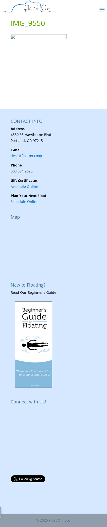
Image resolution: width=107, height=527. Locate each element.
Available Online (24, 186)
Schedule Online (24, 201)
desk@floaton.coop (26, 155)
